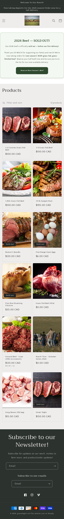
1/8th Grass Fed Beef (14, 201)
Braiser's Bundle (12, 252)
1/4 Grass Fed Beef (44, 148)
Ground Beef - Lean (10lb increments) (14, 358)
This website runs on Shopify (42, 513)
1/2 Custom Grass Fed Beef (15, 149)
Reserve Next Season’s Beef (32, 70)
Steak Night (41, 412)
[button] (3, 20)
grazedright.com (23, 513)
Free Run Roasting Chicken (13, 304)
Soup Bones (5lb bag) (14, 412)
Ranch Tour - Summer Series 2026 (46, 358)
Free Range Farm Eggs (46, 252)
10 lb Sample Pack (44, 201)
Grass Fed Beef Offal (45, 303)
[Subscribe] (54, 466)
